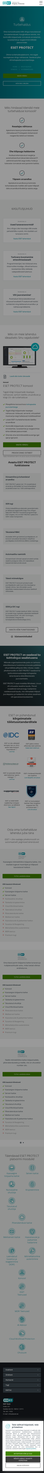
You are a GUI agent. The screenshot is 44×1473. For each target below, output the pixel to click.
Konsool (22, 1278)
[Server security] (32, 1171)
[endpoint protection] (11, 1171)
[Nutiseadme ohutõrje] (11, 1187)
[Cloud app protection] (22, 1220)
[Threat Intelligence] (22, 1350)
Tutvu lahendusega (22, 876)
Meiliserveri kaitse (11, 1237)
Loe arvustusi (32, 809)
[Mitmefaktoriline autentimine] (32, 1254)
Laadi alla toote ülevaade (20, 376)
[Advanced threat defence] (11, 1204)
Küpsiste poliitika (31, 1448)
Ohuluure (22, 1353)
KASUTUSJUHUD (26, 67)
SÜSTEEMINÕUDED (27, 69)
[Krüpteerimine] (32, 1187)
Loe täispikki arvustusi (32, 777)
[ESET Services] (22, 1289)
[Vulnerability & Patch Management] (32, 1234)
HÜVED (15, 67)
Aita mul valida (22, 83)
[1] (20, 1142)
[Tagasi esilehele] (14, 3)
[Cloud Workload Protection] (22, 1336)
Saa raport (11, 807)
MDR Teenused (22, 1311)
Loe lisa (11, 751)
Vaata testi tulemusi (32, 748)
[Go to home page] (8, 1400)
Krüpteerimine (32, 1190)
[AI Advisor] (22, 1322)
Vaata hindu (22, 76)
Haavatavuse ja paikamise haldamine (32, 1240)
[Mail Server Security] (11, 1234)
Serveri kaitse (32, 1173)
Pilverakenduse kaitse (22, 1223)
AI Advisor (22, 1325)
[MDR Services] (22, 1308)
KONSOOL (14, 69)
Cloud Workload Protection (22, 1339)
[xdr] (11, 1254)
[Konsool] (22, 1275)
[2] (23, 1142)
